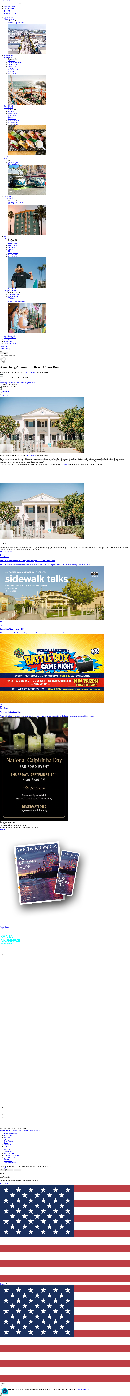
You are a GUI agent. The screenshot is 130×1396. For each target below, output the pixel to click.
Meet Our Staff (9, 1153)
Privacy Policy (4, 1168)
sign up (2, 829)
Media (6, 1143)
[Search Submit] (20, 3)
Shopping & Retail (10, 289)
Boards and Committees (11, 1155)
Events (6, 157)
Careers (6, 1159)
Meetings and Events (10, 1134)
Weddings (7, 10)
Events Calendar (30, 372)
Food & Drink (8, 106)
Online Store (8, 1161)
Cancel (5, 353)
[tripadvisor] (6, 1125)
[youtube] (5, 1114)
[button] (65, 1335)
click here (66, 464)
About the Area (9, 17)
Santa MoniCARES (10, 1152)
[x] (67, 1107)
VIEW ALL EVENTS (7, 551)
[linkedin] (5, 1118)
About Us (7, 1150)
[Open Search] (9, 349)
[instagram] (5, 1111)
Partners (6, 1139)
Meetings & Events (10, 14)
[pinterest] (5, 1121)
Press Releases (8, 1141)
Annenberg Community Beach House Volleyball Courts (17, 383)
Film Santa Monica (10, 8)
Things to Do (8, 55)
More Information (84, 1389)
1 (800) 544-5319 (5, 1130)
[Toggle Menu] (1, 351)
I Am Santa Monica (10, 1157)
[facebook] (5, 954)
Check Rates (12, 204)
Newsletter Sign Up (6, 1184)
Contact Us (17, 1130)
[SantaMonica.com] (10, 949)
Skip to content (5, 1)
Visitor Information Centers (31, 1130)
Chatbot (6, 1146)
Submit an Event (9, 6)
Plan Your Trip (8, 236)
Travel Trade (8, 12)
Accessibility (8, 1144)
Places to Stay (8, 197)
